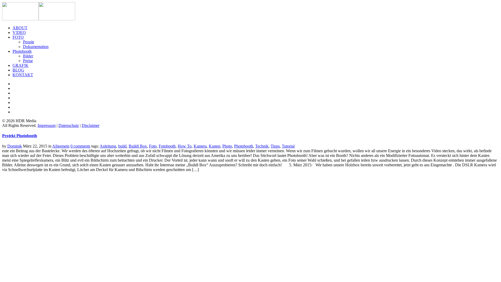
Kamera (200, 146)
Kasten (214, 146)
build (122, 146)
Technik (262, 146)
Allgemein (60, 146)
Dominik (14, 146)
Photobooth (243, 146)
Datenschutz (68, 125)
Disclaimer (90, 125)
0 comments (80, 146)
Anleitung (108, 146)
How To (185, 146)
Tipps (275, 146)
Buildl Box (138, 146)
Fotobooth (167, 146)
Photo (227, 146)
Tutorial (288, 146)
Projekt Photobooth (19, 135)
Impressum (47, 125)
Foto (153, 146)
